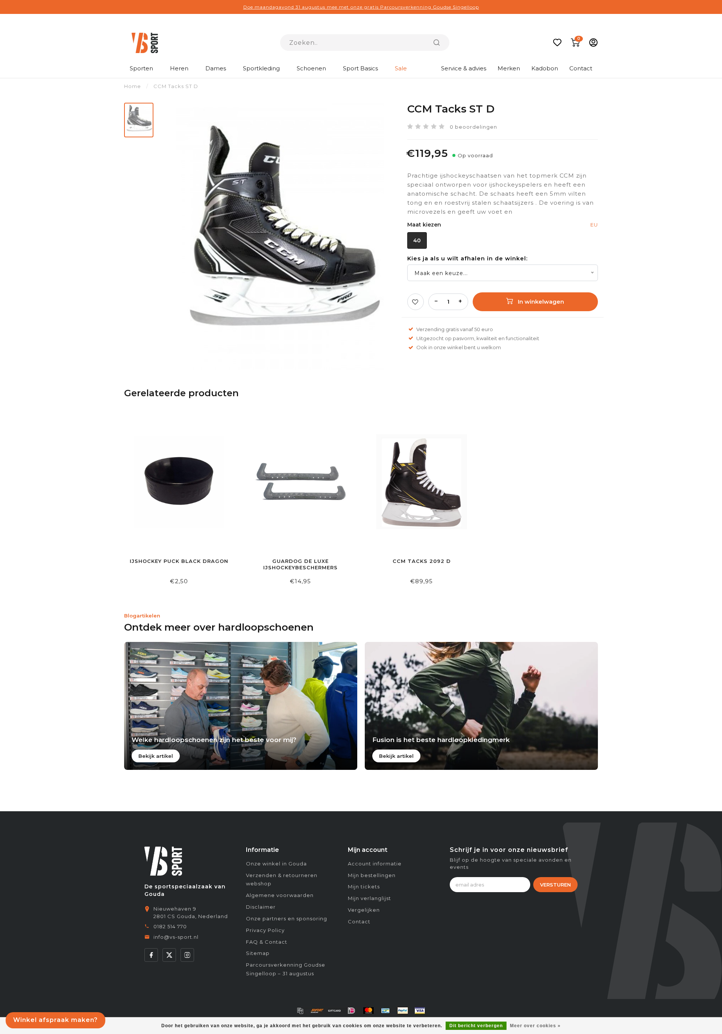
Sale (401, 68)
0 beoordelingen (473, 127)
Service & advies (463, 68)
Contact (580, 68)
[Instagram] (187, 955)
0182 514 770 (170, 926)
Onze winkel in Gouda (276, 864)
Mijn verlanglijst (369, 898)
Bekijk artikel (155, 756)
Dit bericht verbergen (476, 1025)
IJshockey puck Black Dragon (179, 561)
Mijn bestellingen (372, 875)
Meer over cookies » (535, 1025)
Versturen (555, 885)
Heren (179, 68)
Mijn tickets (364, 886)
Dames (215, 68)
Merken (509, 68)
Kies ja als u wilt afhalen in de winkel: (467, 258)
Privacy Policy (265, 930)
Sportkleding (261, 68)
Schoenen (311, 68)
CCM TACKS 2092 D (422, 561)
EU (594, 225)
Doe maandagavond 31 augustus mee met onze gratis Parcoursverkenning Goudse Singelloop (361, 7)
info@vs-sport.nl (176, 937)
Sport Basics (360, 68)
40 (417, 240)
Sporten (141, 68)
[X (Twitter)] (169, 955)
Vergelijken (364, 910)
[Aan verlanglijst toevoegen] (415, 301)
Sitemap (258, 953)
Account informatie (375, 864)
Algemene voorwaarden (280, 895)
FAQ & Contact (266, 942)
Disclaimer (261, 907)
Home (132, 86)
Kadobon (544, 68)
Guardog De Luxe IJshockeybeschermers (300, 564)
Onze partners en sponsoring (286, 918)
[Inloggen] (593, 42)
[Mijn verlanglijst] (557, 42)
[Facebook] (151, 955)
